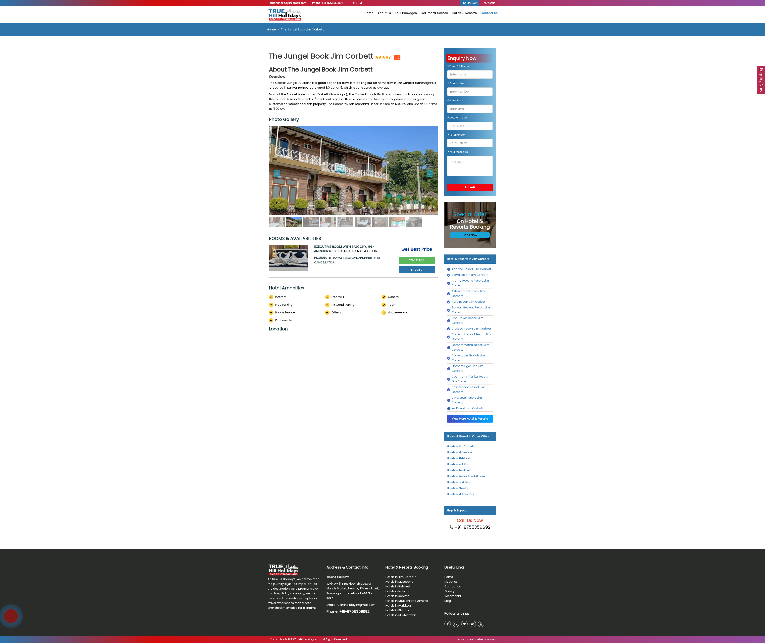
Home (369, 13)
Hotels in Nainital (457, 464)
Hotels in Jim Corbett (460, 446)
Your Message (457, 152)
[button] (281, 170)
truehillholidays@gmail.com (288, 3)
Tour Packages (406, 13)
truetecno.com (484, 639)
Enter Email (455, 101)
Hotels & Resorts (464, 13)
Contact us (489, 13)
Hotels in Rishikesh (459, 458)
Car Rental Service (434, 13)
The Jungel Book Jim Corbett (302, 29)
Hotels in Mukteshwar (460, 494)
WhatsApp (416, 260)
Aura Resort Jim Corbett (469, 302)
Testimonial (452, 596)
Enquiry (417, 269)
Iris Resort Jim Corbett (468, 408)
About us (384, 13)
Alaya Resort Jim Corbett (470, 275)
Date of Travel (457, 118)
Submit (470, 187)
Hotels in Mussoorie (459, 452)
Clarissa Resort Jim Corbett (471, 329)
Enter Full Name (458, 67)
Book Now (470, 235)
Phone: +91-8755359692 (327, 3)
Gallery (449, 591)
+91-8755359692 (472, 527)
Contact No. (456, 84)
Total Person (456, 135)
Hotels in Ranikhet (458, 470)
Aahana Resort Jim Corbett (471, 269)
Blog (447, 601)
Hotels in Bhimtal (457, 488)
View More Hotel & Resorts (470, 419)
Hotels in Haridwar (459, 482)
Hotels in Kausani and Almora (466, 476)
